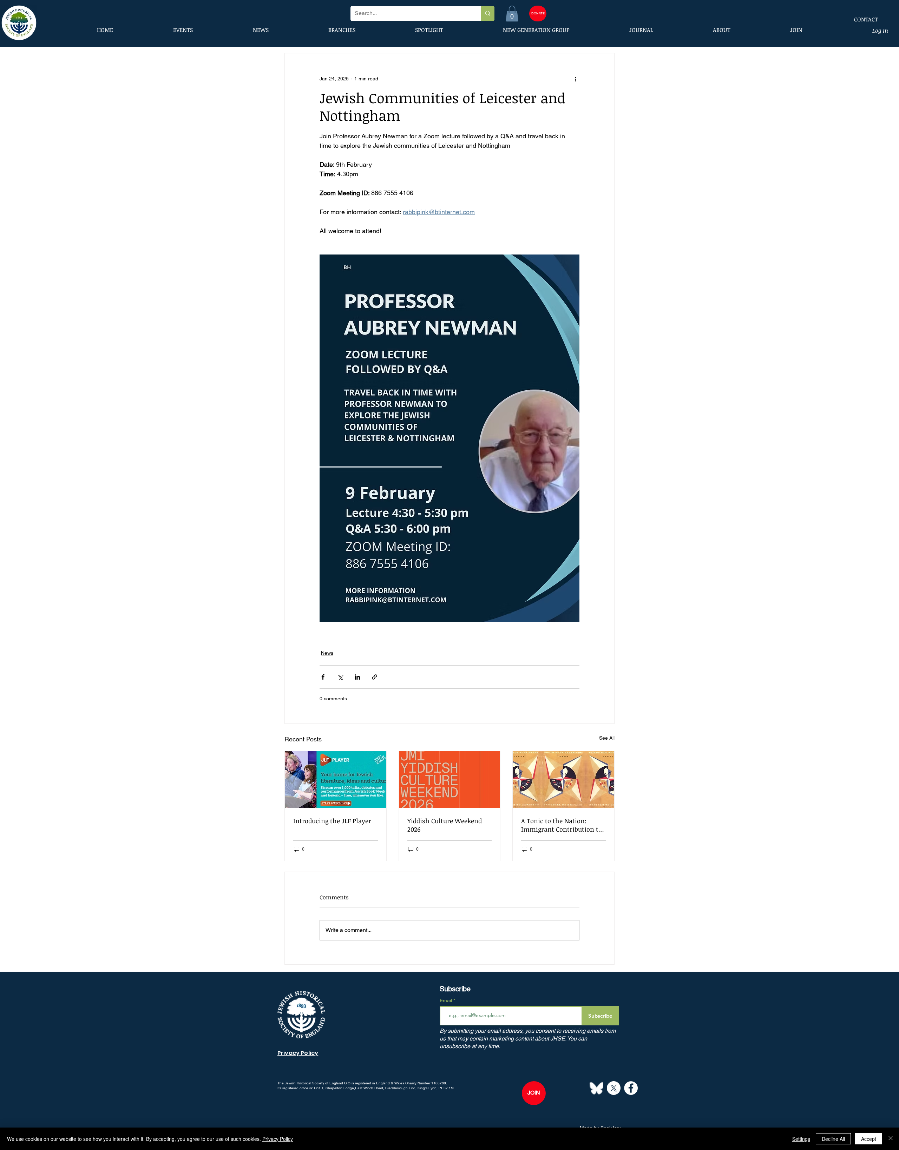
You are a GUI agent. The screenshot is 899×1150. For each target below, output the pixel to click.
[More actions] (575, 78)
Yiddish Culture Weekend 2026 (444, 825)
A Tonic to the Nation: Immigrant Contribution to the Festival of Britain (561, 825)
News (327, 653)
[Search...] (487, 13)
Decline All (833, 1138)
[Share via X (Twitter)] (340, 677)
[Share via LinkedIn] (357, 677)
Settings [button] (801, 1138)
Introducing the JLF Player (332, 821)
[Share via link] (374, 677)
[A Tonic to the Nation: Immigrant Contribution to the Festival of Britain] (563, 779)
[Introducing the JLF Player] (335, 779)
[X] (614, 1088)
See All (607, 738)
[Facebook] (631, 1088)
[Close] (890, 1138)
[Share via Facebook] (323, 677)
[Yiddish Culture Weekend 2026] (449, 779)
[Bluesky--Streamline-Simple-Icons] (596, 1088)
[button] (512, 13)
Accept (868, 1138)
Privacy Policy (277, 1138)
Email (446, 1000)
